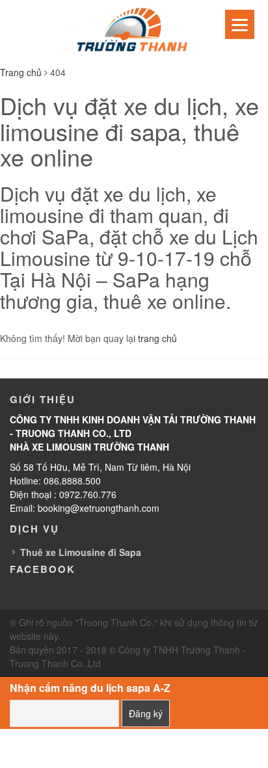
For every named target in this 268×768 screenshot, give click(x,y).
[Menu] (239, 24)
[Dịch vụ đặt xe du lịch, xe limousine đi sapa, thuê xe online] (134, 31)
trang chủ (157, 338)
